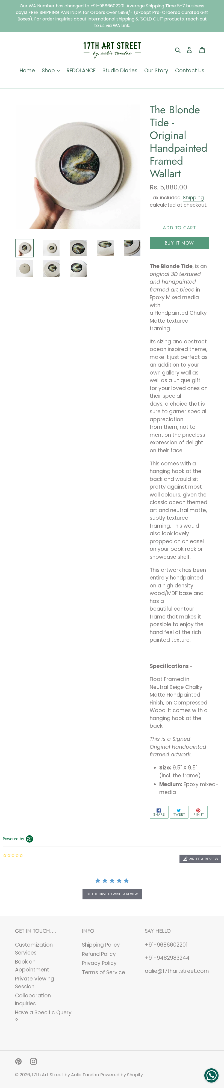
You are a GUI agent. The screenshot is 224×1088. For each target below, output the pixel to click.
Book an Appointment (32, 965)
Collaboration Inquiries (33, 999)
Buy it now (179, 243)
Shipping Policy (101, 945)
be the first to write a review (112, 894)
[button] (200, 859)
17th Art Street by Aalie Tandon (65, 1075)
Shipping (193, 197)
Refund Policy (99, 954)
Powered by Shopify (121, 1075)
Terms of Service (103, 972)
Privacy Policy (99, 963)
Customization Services (34, 948)
